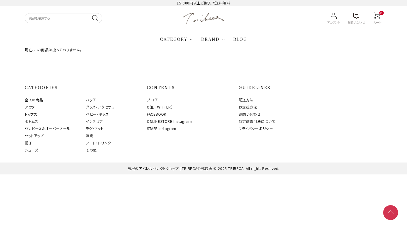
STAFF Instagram (161, 128)
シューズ (31, 149)
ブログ (152, 99)
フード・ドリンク (98, 142)
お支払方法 (248, 106)
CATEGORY (174, 39)
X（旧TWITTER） (160, 106)
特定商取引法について (257, 121)
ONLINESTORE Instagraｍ (169, 121)
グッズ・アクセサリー (102, 106)
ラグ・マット (95, 128)
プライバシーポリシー (256, 128)
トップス (31, 114)
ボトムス (31, 121)
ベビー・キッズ (97, 114)
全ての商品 (34, 99)
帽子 (28, 142)
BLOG (240, 39)
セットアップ (34, 135)
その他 (91, 149)
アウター (31, 106)
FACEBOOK (156, 114)
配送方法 (246, 99)
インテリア (94, 121)
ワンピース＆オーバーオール (47, 128)
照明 (89, 135)
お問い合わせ (250, 114)
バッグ (91, 99)
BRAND (210, 39)
